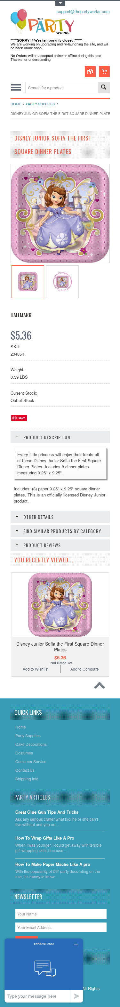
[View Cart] (104, 71)
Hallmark (21, 315)
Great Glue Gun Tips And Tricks (46, 812)
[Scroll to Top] (101, 687)
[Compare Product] (90, 71)
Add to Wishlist (35, 669)
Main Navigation (16, 87)
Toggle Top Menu (60, 3)
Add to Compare (84, 669)
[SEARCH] (103, 87)
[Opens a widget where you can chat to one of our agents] (43, 970)
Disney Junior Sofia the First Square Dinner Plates (60, 646)
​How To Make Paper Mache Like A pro (52, 864)
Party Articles (32, 797)
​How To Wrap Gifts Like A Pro (44, 838)
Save (22, 417)
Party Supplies (40, 103)
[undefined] (60, 261)
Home (16, 103)
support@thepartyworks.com (83, 11)
